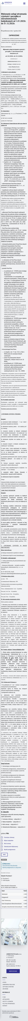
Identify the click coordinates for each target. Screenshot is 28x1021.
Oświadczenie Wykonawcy (11, 846)
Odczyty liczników (8, 1001)
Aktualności (6, 999)
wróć (4, 854)
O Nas (4, 997)
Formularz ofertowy (9, 837)
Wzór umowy (7, 843)
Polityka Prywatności (9, 1003)
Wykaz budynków (8, 840)
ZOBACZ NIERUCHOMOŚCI (13, 939)
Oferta (4, 982)
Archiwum (5, 989)
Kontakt (5, 1005)
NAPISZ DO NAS (13, 971)
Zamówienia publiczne (9, 984)
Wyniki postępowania (9, 849)
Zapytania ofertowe (8, 986)
